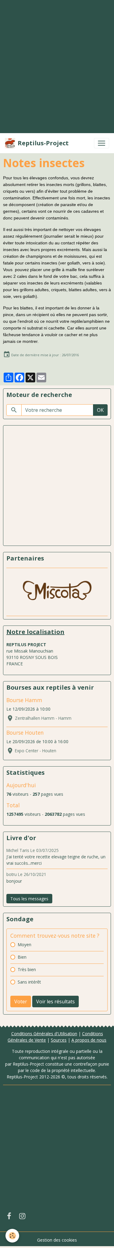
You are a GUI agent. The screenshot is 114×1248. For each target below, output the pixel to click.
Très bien (27, 969)
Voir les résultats (55, 1001)
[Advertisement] (57, 58)
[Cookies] (12, 1236)
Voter (20, 1001)
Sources (59, 1040)
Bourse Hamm (24, 700)
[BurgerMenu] (101, 143)
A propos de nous (88, 1040)
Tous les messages (29, 899)
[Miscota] (57, 592)
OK (100, 410)
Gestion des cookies (57, 1240)
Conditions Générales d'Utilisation (44, 1033)
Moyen (24, 944)
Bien (22, 957)
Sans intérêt (29, 982)
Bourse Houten (25, 732)
